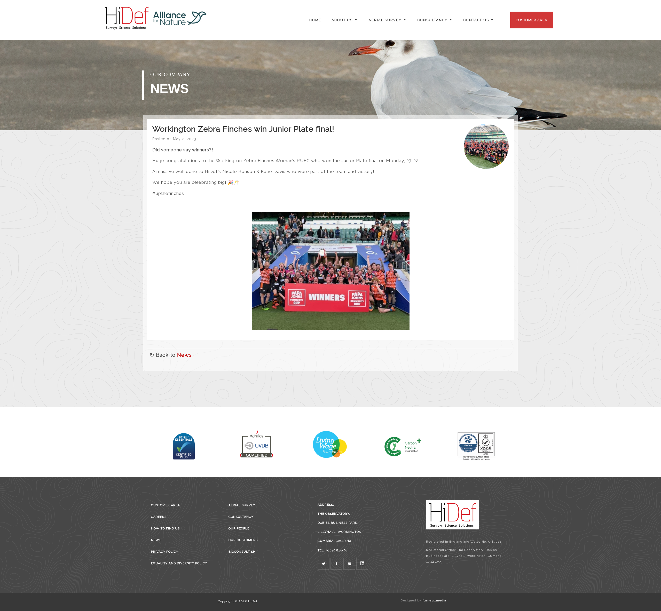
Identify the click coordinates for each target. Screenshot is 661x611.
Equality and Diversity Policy (179, 563)
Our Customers (243, 540)
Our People (239, 528)
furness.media (434, 600)
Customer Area (531, 20)
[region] (330, 85)
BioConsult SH (242, 551)
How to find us (165, 528)
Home (315, 20)
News (184, 355)
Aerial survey (242, 505)
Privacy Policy (164, 551)
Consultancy (241, 517)
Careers (159, 517)
